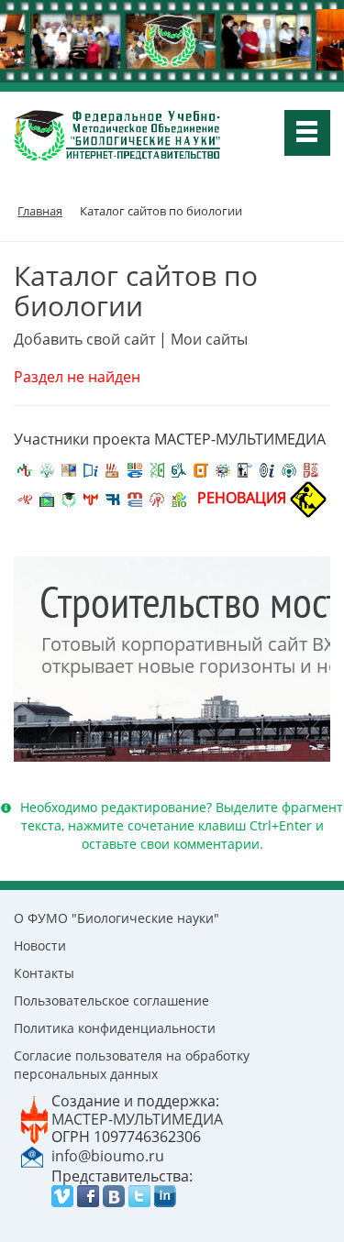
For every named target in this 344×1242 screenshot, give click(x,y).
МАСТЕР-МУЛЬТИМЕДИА (137, 1119)
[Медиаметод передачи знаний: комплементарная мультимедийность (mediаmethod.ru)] (135, 498)
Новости (40, 945)
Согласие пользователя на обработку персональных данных (132, 1065)
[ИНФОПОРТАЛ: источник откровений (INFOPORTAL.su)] (91, 468)
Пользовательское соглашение (111, 1000)
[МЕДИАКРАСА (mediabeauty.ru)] (25, 498)
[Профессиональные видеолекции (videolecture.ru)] (245, 468)
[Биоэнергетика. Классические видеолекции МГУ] (135, 468)
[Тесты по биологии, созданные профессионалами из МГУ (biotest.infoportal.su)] (179, 498)
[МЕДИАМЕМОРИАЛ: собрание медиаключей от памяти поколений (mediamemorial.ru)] (157, 498)
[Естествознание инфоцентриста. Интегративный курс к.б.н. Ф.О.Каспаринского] (47, 468)
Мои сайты (209, 339)
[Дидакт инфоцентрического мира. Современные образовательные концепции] (223, 468)
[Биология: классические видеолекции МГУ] (157, 468)
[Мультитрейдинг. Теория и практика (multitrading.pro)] (25, 468)
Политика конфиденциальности (115, 1028)
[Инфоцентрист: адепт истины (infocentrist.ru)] (289, 468)
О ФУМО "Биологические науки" (116, 918)
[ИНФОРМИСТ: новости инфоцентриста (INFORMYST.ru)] (69, 468)
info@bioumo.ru (107, 1156)
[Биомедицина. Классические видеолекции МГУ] (179, 468)
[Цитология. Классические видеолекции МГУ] (201, 468)
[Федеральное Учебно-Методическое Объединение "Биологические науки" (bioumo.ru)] (69, 498)
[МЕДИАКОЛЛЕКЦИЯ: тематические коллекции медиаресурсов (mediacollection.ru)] (311, 468)
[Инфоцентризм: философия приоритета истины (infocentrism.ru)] (267, 468)
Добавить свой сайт (84, 339)
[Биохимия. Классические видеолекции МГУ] (113, 468)
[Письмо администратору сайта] (32, 1155)
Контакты (44, 973)
